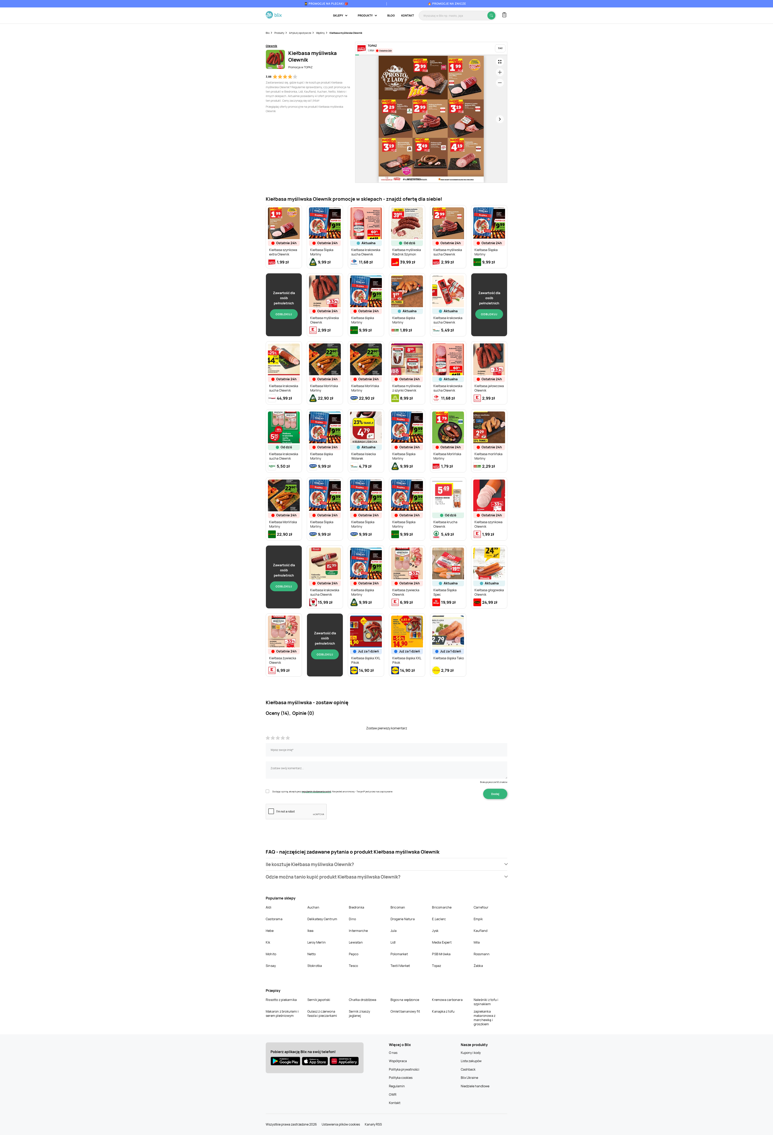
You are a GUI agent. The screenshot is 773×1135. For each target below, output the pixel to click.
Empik (478, 919)
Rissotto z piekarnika (281, 1000)
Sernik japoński (318, 1000)
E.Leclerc (439, 919)
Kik (268, 942)
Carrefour (481, 907)
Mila (477, 942)
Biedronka (356, 907)
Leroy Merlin (316, 942)
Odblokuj (284, 314)
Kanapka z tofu (443, 1011)
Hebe (270, 930)
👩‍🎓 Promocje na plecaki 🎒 (326, 3)
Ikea (310, 930)
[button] (386, 864)
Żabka (478, 965)
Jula (394, 930)
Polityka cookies (400, 1077)
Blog (391, 15)
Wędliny (320, 33)
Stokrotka (314, 965)
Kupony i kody (471, 1052)
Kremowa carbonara (447, 1000)
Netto (311, 954)
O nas (393, 1052)
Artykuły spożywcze (300, 33)
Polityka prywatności (404, 1069)
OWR (392, 1094)
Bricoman (398, 907)
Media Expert (441, 942)
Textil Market (400, 965)
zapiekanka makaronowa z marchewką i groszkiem (484, 1017)
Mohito (271, 954)
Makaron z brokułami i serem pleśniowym (282, 1013)
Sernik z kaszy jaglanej (359, 1013)
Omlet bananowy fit (405, 1011)
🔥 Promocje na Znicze (447, 3)
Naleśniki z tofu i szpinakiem (486, 1002)
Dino (352, 919)
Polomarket (399, 954)
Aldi (268, 907)
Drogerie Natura (403, 919)
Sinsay (271, 965)
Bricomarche (442, 907)
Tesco (353, 965)
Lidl (393, 942)
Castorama (274, 919)
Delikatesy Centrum (322, 919)
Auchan (313, 907)
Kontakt (407, 15)
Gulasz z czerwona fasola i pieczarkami (322, 1013)
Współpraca (398, 1061)
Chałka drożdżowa (362, 1000)
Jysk (435, 930)
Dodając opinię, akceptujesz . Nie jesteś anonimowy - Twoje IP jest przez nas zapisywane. (332, 791)
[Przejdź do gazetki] (500, 62)
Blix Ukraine (469, 1077)
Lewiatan (356, 942)
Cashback (468, 1069)
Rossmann (482, 954)
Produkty (279, 33)
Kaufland (481, 930)
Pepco (353, 954)
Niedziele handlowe (475, 1086)
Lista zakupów (471, 1061)
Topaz (436, 965)
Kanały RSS (373, 1124)
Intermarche (358, 930)
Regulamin (397, 1086)
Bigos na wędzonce (405, 1000)
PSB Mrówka (441, 954)
